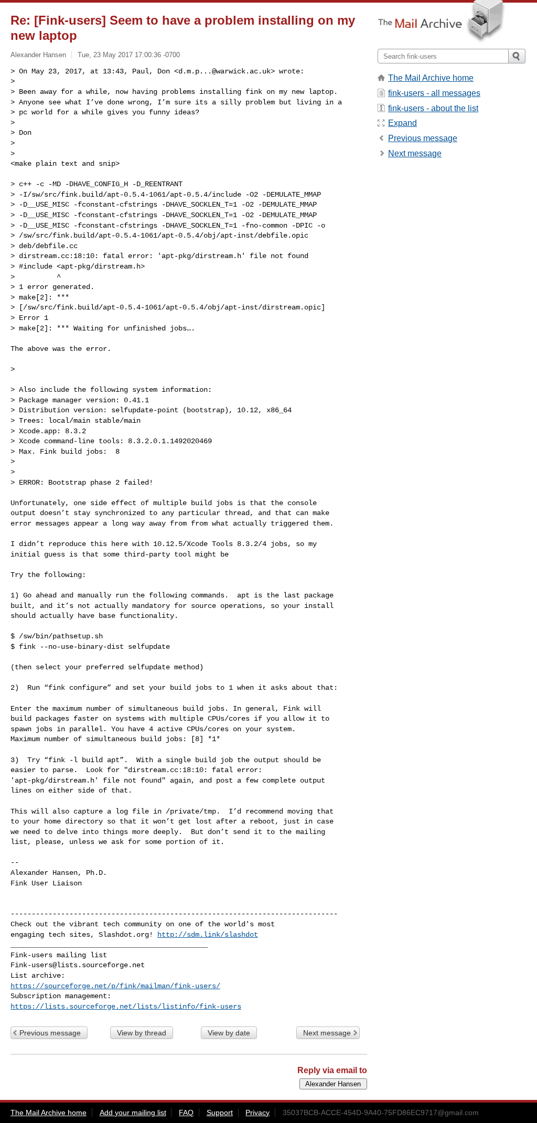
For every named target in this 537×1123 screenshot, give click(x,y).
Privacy (257, 1112)
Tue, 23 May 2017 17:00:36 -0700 (129, 55)
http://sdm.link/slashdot (207, 935)
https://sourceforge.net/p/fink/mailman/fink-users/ (115, 986)
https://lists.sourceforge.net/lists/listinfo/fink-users (125, 1006)
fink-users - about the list (433, 108)
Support (220, 1112)
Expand (402, 123)
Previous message (50, 1033)
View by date (229, 1033)
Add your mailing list (133, 1112)
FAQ (186, 1112)
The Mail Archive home (431, 77)
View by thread (141, 1033)
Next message (327, 1033)
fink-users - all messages (434, 93)
